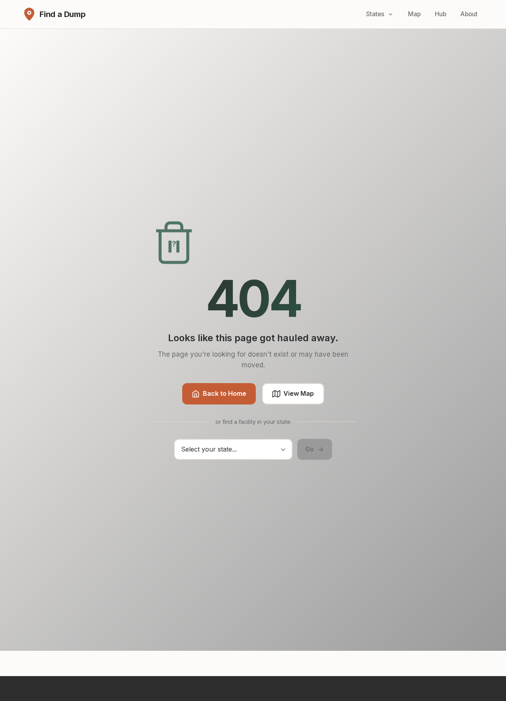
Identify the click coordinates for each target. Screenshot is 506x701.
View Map (298, 393)
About (469, 14)
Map (414, 14)
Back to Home (224, 393)
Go (309, 449)
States (375, 14)
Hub (440, 14)
